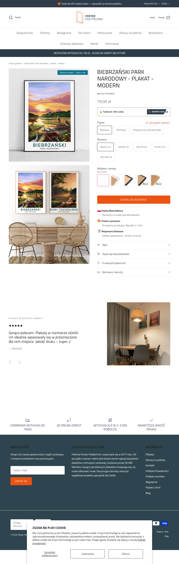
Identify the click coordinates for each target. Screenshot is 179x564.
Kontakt (150, 465)
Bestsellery (156, 33)
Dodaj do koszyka (134, 200)
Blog (148, 493)
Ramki (94, 43)
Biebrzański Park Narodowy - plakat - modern (44, 63)
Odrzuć (126, 554)
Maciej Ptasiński (106, 93)
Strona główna (15, 63)
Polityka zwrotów (155, 476)
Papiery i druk (153, 487)
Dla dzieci (84, 33)
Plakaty (150, 454)
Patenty (45, 33)
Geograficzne (24, 33)
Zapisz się (21, 481)
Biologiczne (64, 33)
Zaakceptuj (88, 554)
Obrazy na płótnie (130, 33)
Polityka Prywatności (157, 471)
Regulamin (151, 482)
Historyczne (104, 33)
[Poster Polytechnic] (89, 17)
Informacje (112, 43)
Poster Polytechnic (26, 534)
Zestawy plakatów (72, 43)
